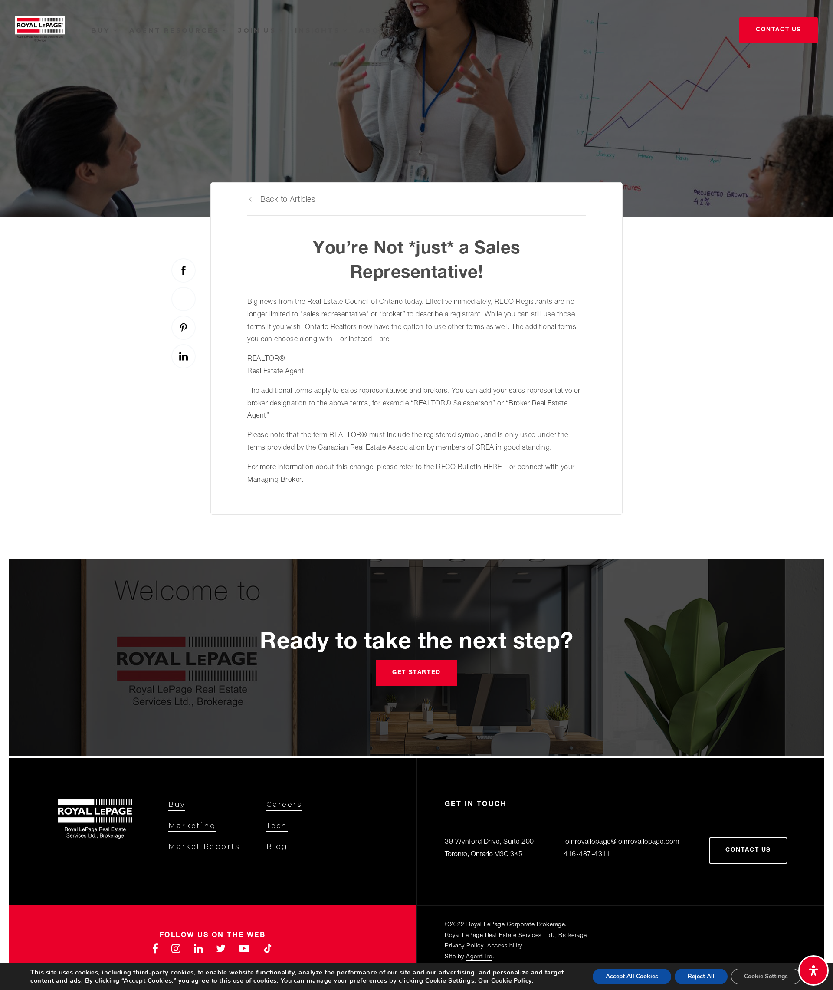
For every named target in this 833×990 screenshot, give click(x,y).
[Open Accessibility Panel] (813, 970)
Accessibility (504, 946)
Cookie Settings (766, 976)
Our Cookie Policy (505, 981)
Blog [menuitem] (277, 846)
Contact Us (778, 30)
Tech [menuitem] (277, 826)
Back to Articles (287, 200)
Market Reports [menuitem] (204, 846)
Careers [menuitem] (284, 804)
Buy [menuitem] (102, 30)
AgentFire (479, 957)
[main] (416, 278)
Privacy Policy (464, 946)
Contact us (748, 850)
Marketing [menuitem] (192, 826)
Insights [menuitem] (319, 30)
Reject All (701, 976)
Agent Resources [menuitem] (175, 30)
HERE (492, 467)
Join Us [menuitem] (258, 30)
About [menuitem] (377, 30)
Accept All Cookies (632, 976)
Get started (416, 673)
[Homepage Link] (40, 30)
